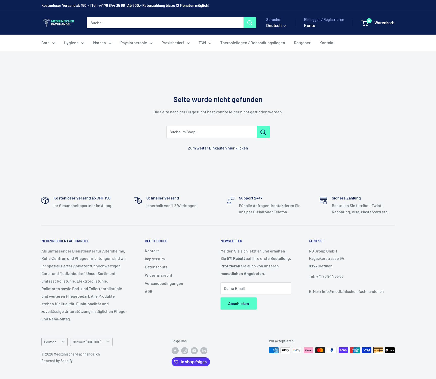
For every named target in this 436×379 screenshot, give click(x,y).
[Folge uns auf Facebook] (175, 350)
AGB (148, 291)
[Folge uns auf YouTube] (194, 350)
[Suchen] (249, 22)
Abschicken (238, 303)
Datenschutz (156, 266)
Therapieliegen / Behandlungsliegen (252, 42)
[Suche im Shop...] (263, 132)
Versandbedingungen (164, 283)
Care (45, 42)
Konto (309, 25)
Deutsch (50, 342)
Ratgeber (302, 42)
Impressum (155, 258)
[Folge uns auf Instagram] (184, 350)
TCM (202, 42)
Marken (99, 42)
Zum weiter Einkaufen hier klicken (218, 147)
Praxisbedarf (172, 42)
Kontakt (326, 42)
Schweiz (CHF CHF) (87, 342)
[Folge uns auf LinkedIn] (203, 350)
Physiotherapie (133, 42)
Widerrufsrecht (158, 275)
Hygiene (71, 42)
